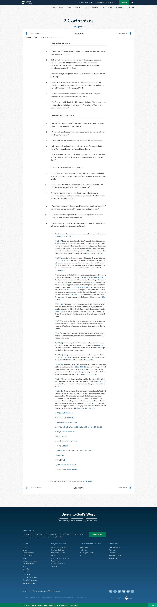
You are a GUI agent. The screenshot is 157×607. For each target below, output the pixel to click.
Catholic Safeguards (30, 580)
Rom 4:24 (64, 451)
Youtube (119, 591)
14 (66, 236)
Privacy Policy (89, 481)
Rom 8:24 (64, 469)
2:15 (61, 418)
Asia (24, 558)
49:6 (83, 287)
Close (152, 605)
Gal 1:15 (84, 427)
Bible (24, 566)
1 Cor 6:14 (78, 451)
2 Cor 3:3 (58, 311)
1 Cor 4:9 (69, 432)
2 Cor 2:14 (73, 294)
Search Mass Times (58, 553)
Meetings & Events (87, 553)
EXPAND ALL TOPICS (29, 583)
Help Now (124, 2)
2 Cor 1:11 (89, 360)
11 (61, 38)
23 (72, 290)
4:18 (59, 469)
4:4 (58, 422)
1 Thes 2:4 (67, 413)
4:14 (58, 451)
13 (67, 38)
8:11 (72, 451)
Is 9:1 (64, 285)
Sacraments (55, 561)
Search (132, 2)
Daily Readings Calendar (92, 2)
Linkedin (123, 591)
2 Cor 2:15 (99, 253)
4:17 (58, 465)
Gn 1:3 (100, 280)
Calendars (112, 553)
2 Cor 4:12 (81, 369)
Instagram (128, 591)
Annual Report (28, 555)
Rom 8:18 (73, 465)
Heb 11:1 (75, 469)
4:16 (58, 379)
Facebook (115, 591)
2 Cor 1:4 (66, 357)
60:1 (87, 287)
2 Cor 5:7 (90, 408)
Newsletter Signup (115, 555)
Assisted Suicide (28, 564)
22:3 (92, 277)
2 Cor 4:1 (61, 270)
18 (102, 277)
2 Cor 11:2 (84, 374)
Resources (112, 550)
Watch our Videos (91, 520)
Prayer (53, 555)
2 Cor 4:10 (100, 263)
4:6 (57, 275)
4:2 (58, 413)
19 (89, 277)
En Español (78, 27)
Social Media (113, 558)
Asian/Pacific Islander (30, 561)
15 (78, 294)
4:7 (57, 304)
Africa (25, 550)
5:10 (61, 304)
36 (68, 422)
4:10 (58, 343)
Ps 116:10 (64, 446)
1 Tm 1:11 (73, 422)
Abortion (26, 547)
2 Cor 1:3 (99, 345)
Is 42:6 (76, 287)
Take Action (84, 547)
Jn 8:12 (93, 427)
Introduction (31, 38)
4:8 (57, 333)
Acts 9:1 (84, 277)
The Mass (54, 566)
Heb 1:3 (99, 427)
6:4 (61, 432)
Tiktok (132, 591)
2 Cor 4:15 (79, 360)
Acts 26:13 (66, 290)
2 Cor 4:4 (65, 260)
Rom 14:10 (93, 374)
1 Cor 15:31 (73, 441)
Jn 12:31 (63, 422)
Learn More (97, 534)
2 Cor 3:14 (85, 251)
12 (64, 38)
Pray (81, 555)
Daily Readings (84, 2)
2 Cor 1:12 (60, 236)
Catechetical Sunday (30, 577)
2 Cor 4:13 (80, 408)
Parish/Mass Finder (116, 547)
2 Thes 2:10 (71, 418)
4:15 (58, 455)
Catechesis (26, 574)
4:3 (57, 241)
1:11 (62, 455)
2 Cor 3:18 (91, 403)
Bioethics (26, 569)
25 (69, 451)
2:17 (69, 236)
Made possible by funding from (114, 598)
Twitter (110, 591)
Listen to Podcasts (77, 520)
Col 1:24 (64, 436)
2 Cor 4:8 (97, 381)
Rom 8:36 (64, 441)
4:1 (57, 234)
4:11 (58, 441)
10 (58, 38)
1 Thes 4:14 (86, 451)
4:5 (57, 258)
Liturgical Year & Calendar (60, 558)
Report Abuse (111, 2)
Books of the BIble (57, 550)
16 (96, 277)
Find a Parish (99, 2)
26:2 (99, 277)
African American (29, 553)
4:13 (58, 364)
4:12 (58, 355)
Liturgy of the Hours (58, 564)
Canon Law (26, 572)
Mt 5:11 (63, 465)
